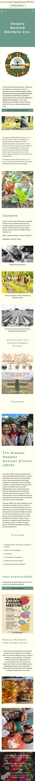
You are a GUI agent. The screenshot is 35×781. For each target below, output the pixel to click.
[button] (2, 11)
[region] (17, 4)
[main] (17, 28)
